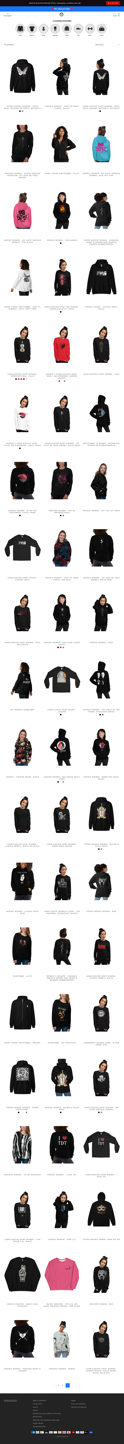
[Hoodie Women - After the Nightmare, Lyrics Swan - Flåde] (25, 515)
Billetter (113, 3)
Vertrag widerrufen (39, 1426)
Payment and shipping (78, 1407)
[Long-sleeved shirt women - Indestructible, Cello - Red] (21, 379)
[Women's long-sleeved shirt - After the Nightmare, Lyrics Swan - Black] (20, 448)
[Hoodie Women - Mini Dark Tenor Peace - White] (66, 647)
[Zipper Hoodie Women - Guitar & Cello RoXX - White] (104, 849)
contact (35, 1410)
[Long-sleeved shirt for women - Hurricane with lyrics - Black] (61, 312)
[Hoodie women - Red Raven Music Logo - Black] (58, 782)
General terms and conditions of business (47, 1413)
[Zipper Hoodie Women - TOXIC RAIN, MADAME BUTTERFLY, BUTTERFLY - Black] (20, 111)
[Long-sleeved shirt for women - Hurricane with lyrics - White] (63, 312)
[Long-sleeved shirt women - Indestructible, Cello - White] (29, 379)
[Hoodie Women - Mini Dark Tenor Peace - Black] (58, 647)
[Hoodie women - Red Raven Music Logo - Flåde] (61, 782)
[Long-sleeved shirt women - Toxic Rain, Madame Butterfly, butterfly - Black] (100, 111)
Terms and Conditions (78, 1404)
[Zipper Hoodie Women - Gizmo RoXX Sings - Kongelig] (24, 1112)
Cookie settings (38, 1423)
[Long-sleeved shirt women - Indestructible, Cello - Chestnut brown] (19, 379)
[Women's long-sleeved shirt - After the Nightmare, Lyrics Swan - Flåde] (25, 448)
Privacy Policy (37, 1404)
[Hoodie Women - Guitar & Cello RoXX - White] (63, 1112)
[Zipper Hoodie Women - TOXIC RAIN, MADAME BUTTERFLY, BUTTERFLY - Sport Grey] (22, 111)
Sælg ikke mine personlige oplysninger (46, 1420)
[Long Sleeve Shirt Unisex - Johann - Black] (61, 715)
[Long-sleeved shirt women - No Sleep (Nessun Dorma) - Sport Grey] (101, 1112)
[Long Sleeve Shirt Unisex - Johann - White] (63, 715)
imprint (35, 1407)
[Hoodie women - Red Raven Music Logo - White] (66, 782)
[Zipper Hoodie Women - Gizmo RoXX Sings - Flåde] (21, 1112)
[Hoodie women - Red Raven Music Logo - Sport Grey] (63, 782)
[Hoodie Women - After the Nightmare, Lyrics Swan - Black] (20, 515)
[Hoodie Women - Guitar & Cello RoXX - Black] (61, 1112)
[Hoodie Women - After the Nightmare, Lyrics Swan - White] (22, 515)
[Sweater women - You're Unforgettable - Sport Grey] (63, 515)
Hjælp (73, 1400)
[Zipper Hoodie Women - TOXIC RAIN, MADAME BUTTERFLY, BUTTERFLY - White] (25, 111)
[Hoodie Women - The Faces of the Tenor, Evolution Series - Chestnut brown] (103, 715)
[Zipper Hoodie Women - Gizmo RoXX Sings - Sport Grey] (26, 1112)
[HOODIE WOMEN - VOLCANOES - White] (63, 243)
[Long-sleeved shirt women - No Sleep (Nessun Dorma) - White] (104, 1112)
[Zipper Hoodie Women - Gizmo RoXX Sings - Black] (19, 1112)
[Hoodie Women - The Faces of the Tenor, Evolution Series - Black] (100, 715)
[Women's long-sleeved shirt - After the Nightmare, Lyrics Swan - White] (22, 448)
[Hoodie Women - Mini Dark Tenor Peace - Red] (61, 647)
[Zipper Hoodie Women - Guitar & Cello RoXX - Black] (99, 849)
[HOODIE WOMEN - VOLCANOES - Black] (61, 243)
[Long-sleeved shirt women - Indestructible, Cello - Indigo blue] (24, 379)
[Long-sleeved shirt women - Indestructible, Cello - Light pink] (26, 379)
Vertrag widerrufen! (10, 1400)
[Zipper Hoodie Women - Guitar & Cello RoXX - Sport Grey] (101, 849)
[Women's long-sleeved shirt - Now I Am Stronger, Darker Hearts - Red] (59, 381)
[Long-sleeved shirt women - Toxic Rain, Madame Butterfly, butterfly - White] (103, 111)
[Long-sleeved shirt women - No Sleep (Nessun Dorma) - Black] (99, 1112)
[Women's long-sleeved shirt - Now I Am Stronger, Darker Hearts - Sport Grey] (64, 381)
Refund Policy (37, 1417)
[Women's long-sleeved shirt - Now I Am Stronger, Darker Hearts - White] (62, 381)
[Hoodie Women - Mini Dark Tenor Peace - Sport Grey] (63, 647)
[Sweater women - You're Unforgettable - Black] (61, 515)
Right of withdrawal (39, 1400)
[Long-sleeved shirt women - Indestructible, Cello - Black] (16, 379)
